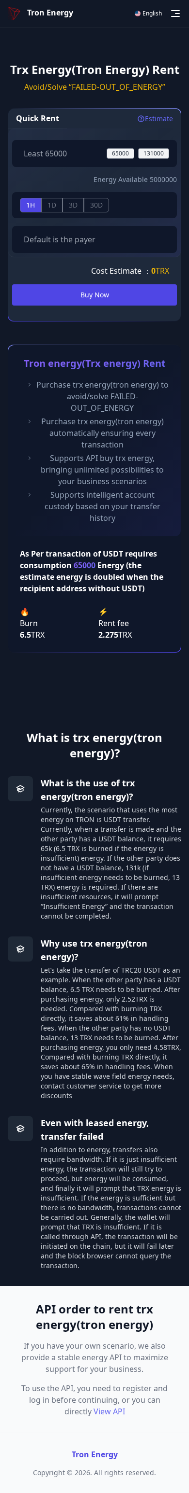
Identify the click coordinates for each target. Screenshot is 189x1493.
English (152, 13)
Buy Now (94, 294)
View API (109, 1411)
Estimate (159, 118)
